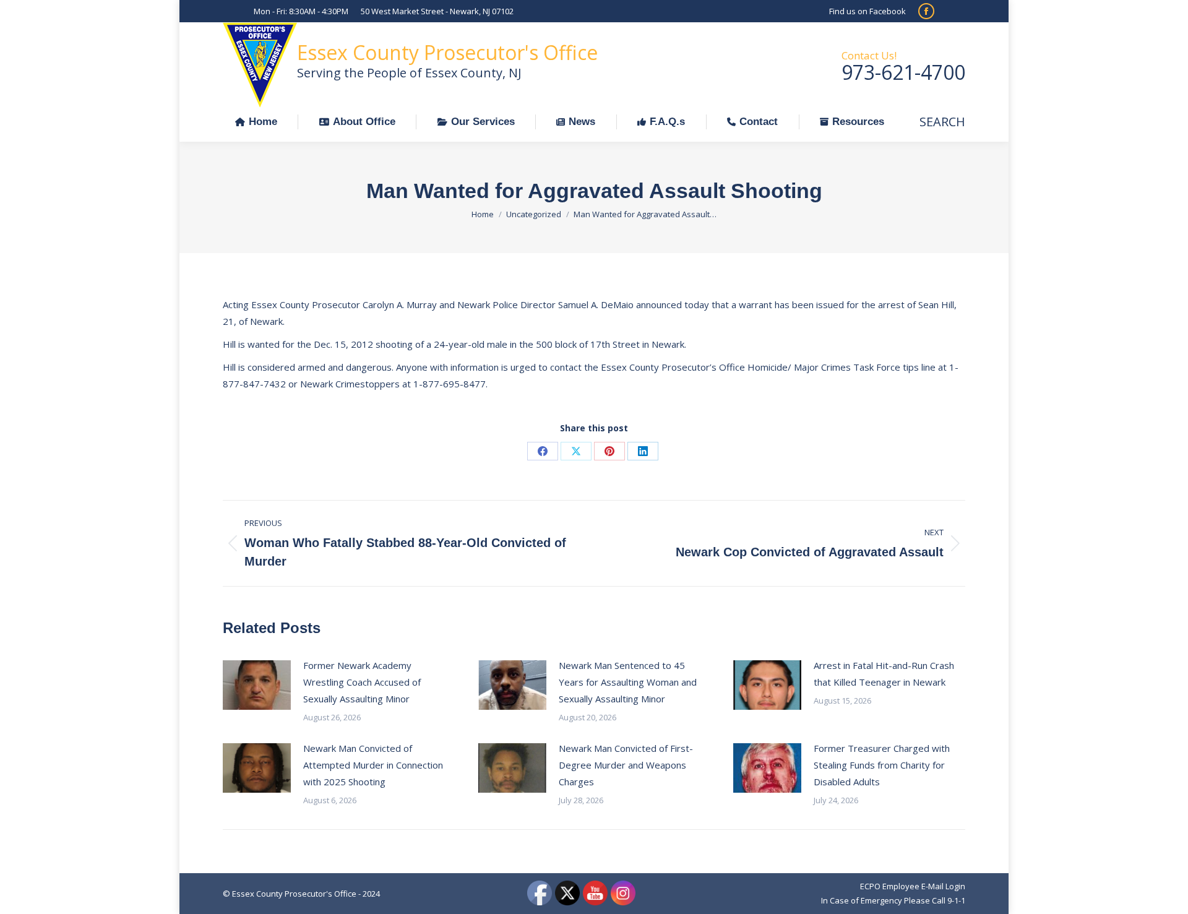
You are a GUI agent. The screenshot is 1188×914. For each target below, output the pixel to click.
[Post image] (257, 685)
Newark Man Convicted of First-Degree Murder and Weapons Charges (626, 765)
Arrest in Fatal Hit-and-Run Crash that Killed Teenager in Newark (884, 673)
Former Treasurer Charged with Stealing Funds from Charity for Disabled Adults (882, 765)
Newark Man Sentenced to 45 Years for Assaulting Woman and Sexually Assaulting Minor (628, 682)
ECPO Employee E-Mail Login (912, 886)
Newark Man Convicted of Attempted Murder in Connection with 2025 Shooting (373, 765)
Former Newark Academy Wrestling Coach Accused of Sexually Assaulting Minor (362, 682)
